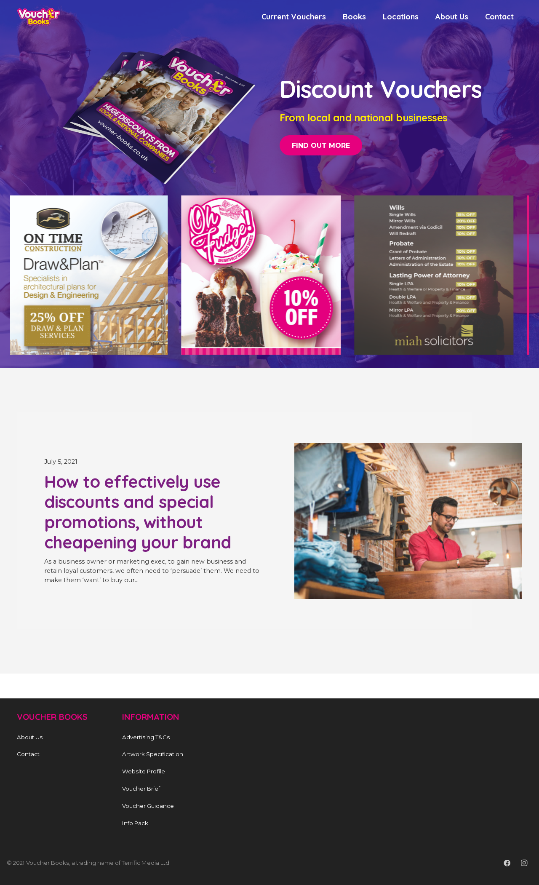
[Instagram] (523, 863)
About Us (30, 737)
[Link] (39, 17)
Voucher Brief (141, 788)
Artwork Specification (152, 754)
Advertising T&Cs (146, 737)
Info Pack (135, 823)
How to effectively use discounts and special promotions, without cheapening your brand (137, 512)
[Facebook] (507, 863)
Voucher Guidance (148, 805)
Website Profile (143, 771)
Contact (28, 754)
